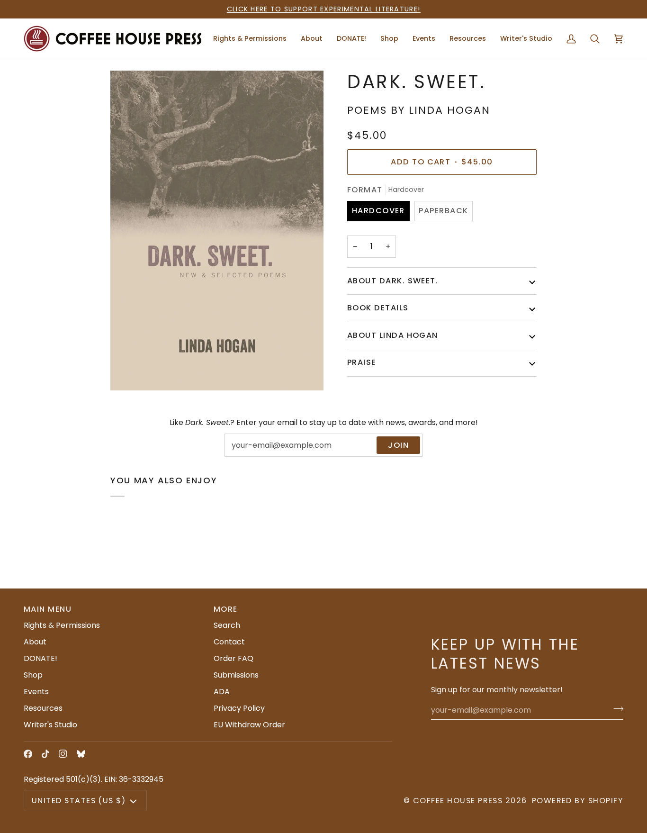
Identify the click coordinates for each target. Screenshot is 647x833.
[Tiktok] (45, 754)
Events (36, 691)
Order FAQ (233, 658)
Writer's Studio (50, 724)
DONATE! (40, 658)
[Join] (615, 708)
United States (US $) (79, 800)
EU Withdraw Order (249, 724)
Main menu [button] (48, 609)
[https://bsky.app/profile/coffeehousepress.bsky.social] (81, 754)
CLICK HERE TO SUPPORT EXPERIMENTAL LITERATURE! (324, 9)
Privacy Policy (239, 708)
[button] (312, 38)
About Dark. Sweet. (392, 280)
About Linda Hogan (392, 334)
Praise (361, 362)
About (35, 641)
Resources (43, 708)
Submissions (236, 675)
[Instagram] (63, 754)
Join (398, 445)
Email (241, 455)
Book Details (378, 307)
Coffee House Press (458, 800)
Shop (33, 675)
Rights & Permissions (62, 625)
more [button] (226, 609)
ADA (222, 691)
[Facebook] (28, 754)
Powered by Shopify (577, 800)
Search (227, 625)
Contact (229, 641)
